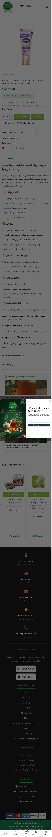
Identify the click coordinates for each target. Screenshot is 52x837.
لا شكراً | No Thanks (39, 429)
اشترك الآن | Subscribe (39, 425)
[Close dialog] (50, 401)
